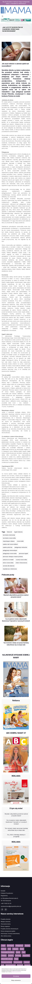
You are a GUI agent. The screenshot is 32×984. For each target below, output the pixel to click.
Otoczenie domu (6, 924)
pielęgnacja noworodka (10, 553)
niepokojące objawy (9, 541)
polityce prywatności (16, 971)
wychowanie (18, 962)
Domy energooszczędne (8, 931)
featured (9, 532)
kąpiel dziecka (18, 532)
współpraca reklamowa (10, 569)
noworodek (20, 541)
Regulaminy (4, 895)
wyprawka (26, 955)
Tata (23, 952)
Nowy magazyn (5, 926)
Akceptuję (16, 976)
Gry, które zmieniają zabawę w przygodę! (16, 835)
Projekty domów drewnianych (9, 929)
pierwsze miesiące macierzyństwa (13, 556)
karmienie (10, 945)
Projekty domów (5, 919)
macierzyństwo (10, 965)
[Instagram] (5, 909)
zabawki (15, 949)
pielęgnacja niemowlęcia (10, 550)
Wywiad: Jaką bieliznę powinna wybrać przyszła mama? (16, 814)
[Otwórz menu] (2, 16)
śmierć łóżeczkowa (21, 562)
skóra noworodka (8, 562)
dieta (21, 949)
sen (9, 949)
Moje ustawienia (16, 980)
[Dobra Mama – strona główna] (16, 10)
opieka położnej (7, 547)
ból (3, 965)
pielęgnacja (19, 945)
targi (16, 959)
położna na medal (8, 559)
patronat (20, 965)
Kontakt (3, 891)
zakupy (4, 955)
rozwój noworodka (21, 559)
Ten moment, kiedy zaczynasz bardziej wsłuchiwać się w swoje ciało (16, 829)
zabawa (10, 955)
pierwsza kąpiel (23, 553)
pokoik (4, 949)
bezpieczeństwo (7, 962)
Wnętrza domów (5, 921)
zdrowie (18, 955)
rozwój (27, 945)
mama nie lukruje (7, 959)
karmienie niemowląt (9, 535)
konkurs (27, 965)
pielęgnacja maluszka (21, 547)
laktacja (26, 962)
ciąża (3, 945)
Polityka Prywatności (7, 893)
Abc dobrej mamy (6, 936)
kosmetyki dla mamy (8, 952)
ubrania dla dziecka (8, 566)
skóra (18, 952)
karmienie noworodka (9, 538)
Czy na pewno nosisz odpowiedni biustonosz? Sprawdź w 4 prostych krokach (16, 822)
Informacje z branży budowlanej (10, 933)
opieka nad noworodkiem (10, 544)
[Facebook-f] (2, 909)
